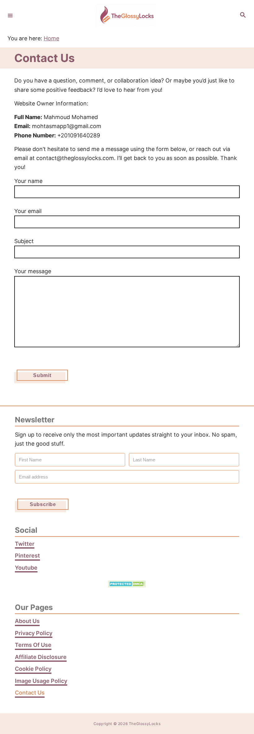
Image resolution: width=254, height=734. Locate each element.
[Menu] (10, 15)
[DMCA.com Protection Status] (127, 585)
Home (51, 38)
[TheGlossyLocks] (126, 15)
